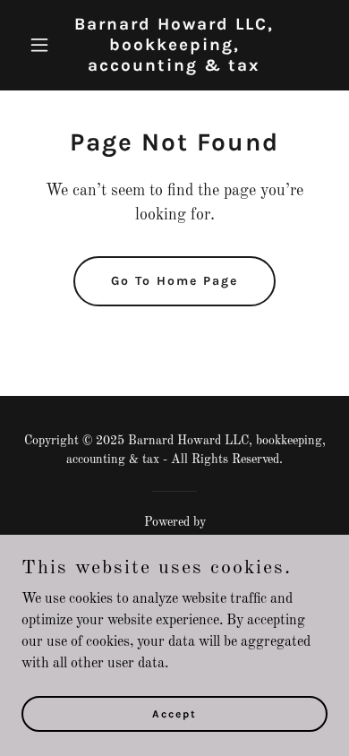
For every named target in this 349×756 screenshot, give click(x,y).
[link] (174, 67)
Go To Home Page (174, 280)
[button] (44, 45)
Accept (174, 713)
